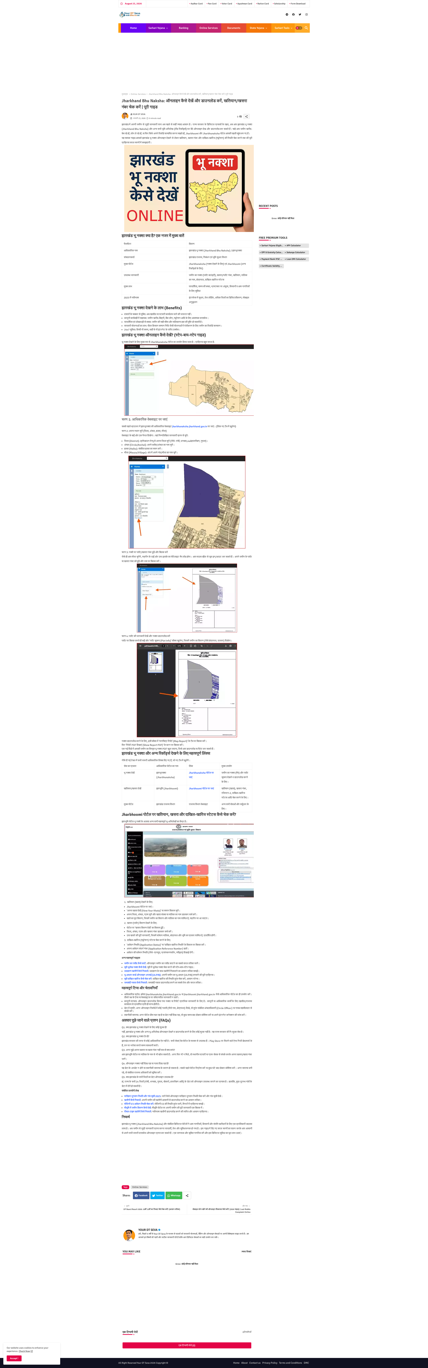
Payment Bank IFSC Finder (272, 259)
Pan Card (212, 3)
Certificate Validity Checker (272, 266)
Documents (233, 28)
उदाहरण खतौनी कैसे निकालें (136, 971)
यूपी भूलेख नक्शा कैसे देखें (135, 967)
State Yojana (257, 28)
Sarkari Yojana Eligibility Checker (272, 245)
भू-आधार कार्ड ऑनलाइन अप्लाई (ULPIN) (142, 974)
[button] (299, 28)
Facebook (143, 1195)
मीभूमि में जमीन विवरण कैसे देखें (137, 1107)
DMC (306, 1362)
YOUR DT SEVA (147, 1230)
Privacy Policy (269, 1362)
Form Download (297, 3)
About (244, 1362)
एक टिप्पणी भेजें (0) (187, 1345)
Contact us (255, 1362)
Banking (183, 28)
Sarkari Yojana (156, 28)
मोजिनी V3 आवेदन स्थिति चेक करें (138, 1103)
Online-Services (138, 94)
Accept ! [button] (14, 1358)
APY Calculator (294, 245)
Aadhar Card (196, 3)
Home (133, 28)
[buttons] (287, 14)
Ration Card (263, 3)
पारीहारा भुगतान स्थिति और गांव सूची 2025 (142, 1096)
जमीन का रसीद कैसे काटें (135, 963)
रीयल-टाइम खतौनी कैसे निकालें (137, 1111)
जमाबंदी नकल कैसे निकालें (135, 982)
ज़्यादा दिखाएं (246, 1251)
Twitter (159, 1195)
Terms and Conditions (290, 1362)
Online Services (208, 28)
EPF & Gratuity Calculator (272, 252)
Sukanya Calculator (296, 252)
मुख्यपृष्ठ (125, 94)
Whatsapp (175, 1195)
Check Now (24, 1351)
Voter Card (226, 3)
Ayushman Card (244, 3)
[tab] (133, 28)
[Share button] (187, 1195)
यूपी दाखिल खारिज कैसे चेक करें (138, 978)
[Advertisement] (214, 60)
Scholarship (279, 3)
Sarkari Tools (282, 28)
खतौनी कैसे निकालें (132, 1100)
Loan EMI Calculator (296, 259)
